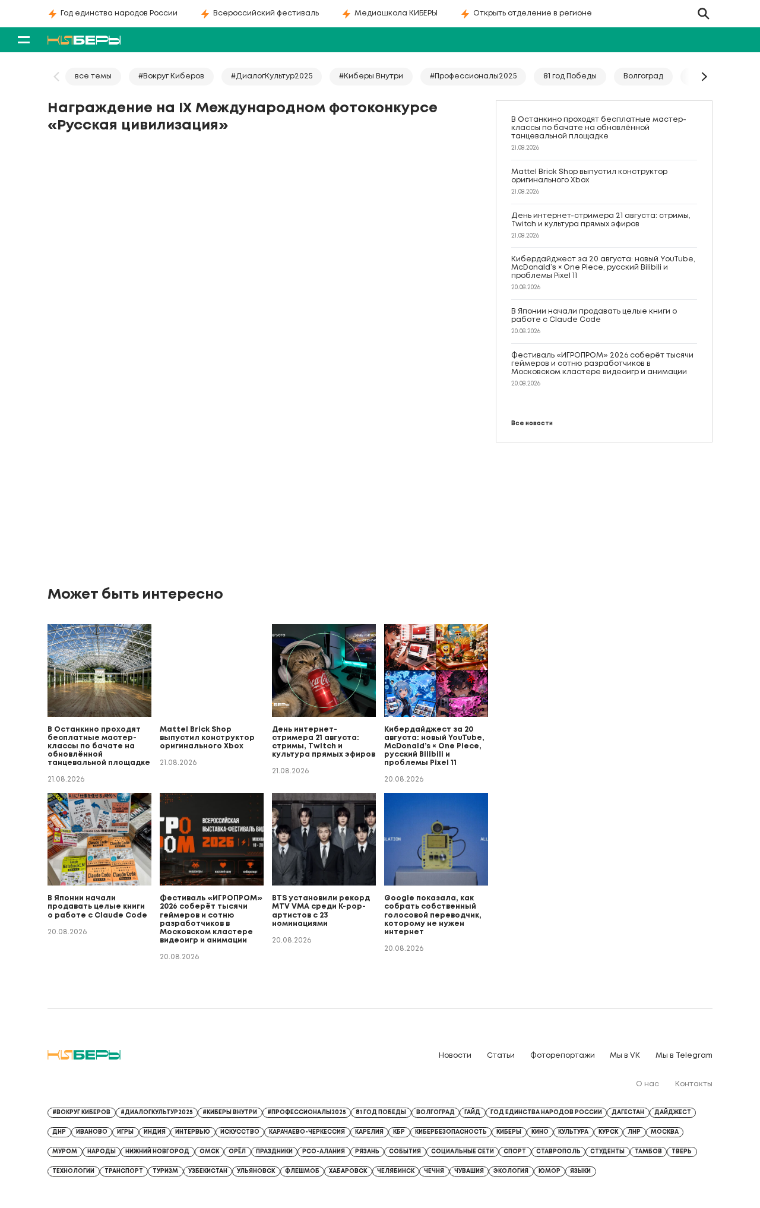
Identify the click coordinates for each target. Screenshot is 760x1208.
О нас (647, 1084)
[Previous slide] (56, 77)
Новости (455, 1055)
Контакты (693, 1084)
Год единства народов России (119, 13)
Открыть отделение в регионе (532, 13)
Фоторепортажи (562, 1055)
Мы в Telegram (684, 1055)
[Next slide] (703, 77)
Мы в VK (625, 1055)
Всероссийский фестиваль (266, 13)
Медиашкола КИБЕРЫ (396, 13)
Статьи (501, 1055)
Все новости (532, 423)
